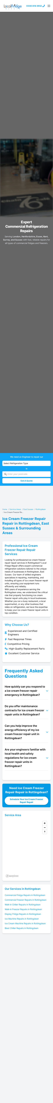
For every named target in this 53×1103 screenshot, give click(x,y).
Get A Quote (26, 480)
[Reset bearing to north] (45, 832)
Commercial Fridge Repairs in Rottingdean (25, 895)
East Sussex (28, 509)
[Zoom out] (45, 827)
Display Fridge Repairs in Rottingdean (23, 914)
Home (4, 509)
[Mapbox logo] (12, 876)
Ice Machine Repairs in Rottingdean (22, 918)
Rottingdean (41, 509)
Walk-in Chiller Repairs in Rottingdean (22, 904)
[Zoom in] (45, 823)
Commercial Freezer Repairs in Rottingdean (25, 900)
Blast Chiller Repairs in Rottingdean (21, 928)
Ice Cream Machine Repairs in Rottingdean (25, 923)
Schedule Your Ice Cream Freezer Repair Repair (26, 800)
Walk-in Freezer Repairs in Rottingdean (23, 909)
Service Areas (15, 509)
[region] (26, 849)
